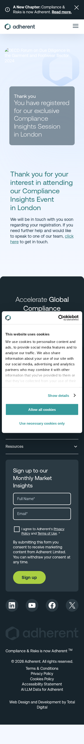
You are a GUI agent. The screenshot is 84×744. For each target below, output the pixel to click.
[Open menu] (75, 26)
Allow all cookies (42, 410)
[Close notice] (76, 7)
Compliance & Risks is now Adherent (39, 651)
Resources (14, 446)
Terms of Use (47, 533)
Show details (58, 395)
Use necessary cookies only (42, 423)
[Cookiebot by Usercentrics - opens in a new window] (59, 318)
